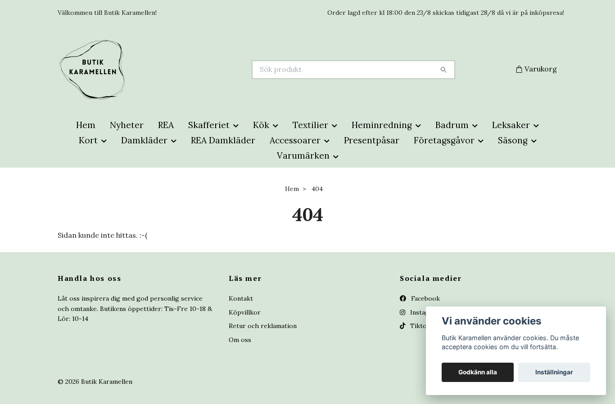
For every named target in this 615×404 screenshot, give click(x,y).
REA (166, 125)
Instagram (424, 312)
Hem (85, 125)
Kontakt (241, 298)
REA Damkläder (223, 140)
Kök (261, 125)
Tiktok (419, 326)
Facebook (424, 298)
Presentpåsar (371, 140)
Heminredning (382, 125)
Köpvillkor (245, 312)
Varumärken (303, 155)
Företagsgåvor (444, 140)
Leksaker (511, 125)
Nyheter (127, 125)
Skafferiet (209, 125)
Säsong (513, 140)
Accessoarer (295, 140)
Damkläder (144, 140)
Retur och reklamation (263, 326)
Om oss (240, 340)
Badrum (452, 125)
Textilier (310, 125)
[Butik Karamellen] (183, 70)
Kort (88, 140)
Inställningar (554, 372)
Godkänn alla (477, 372)
